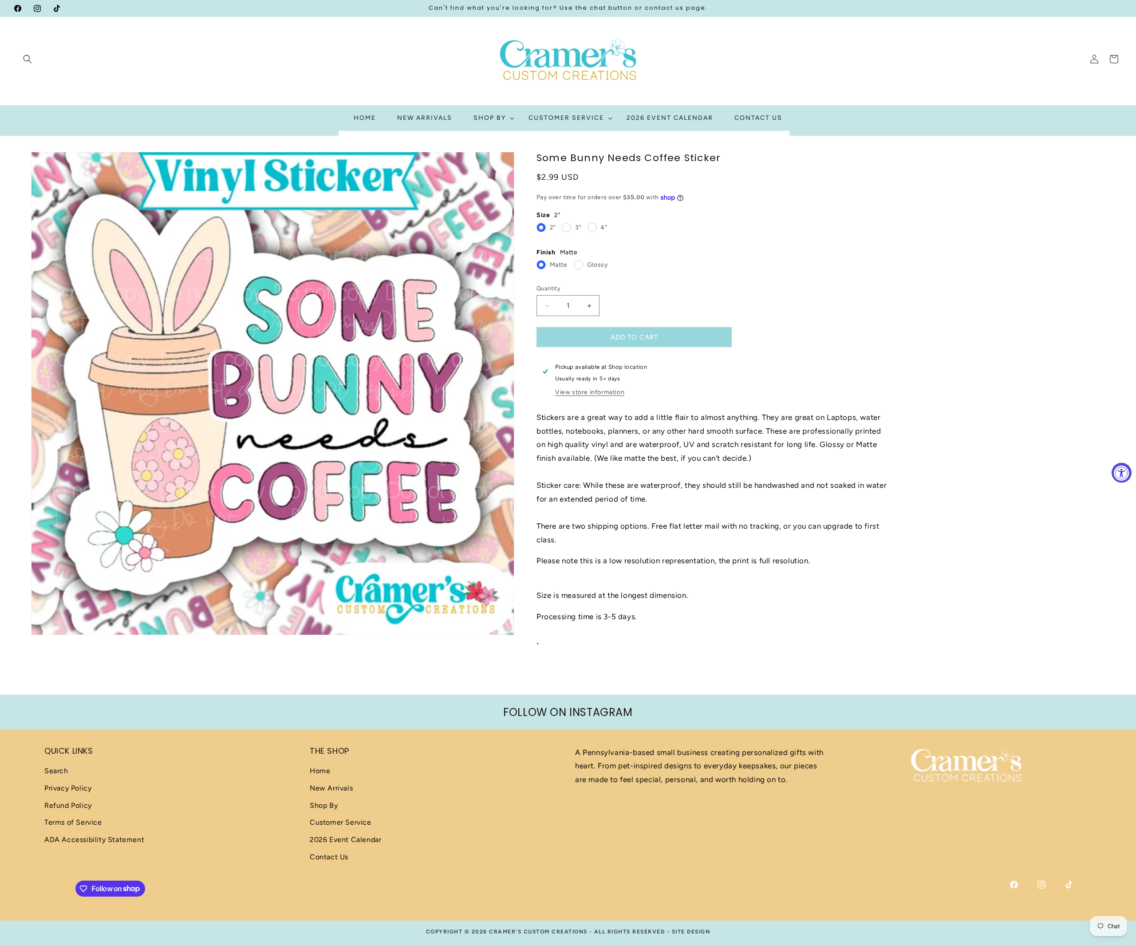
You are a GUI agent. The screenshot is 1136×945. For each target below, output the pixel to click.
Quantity (548, 288)
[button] (27, 59)
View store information (589, 392)
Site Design (691, 932)
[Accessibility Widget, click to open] (1122, 472)
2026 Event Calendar (345, 840)
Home (320, 771)
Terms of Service (73, 822)
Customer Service (340, 822)
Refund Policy (68, 805)
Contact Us (329, 857)
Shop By (324, 805)
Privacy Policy (67, 788)
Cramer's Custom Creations (538, 932)
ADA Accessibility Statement (94, 840)
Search (56, 771)
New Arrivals (331, 788)
